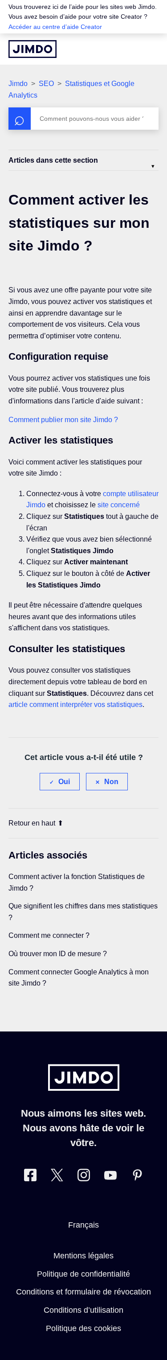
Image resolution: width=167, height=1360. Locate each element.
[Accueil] (32, 49)
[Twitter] (57, 1177)
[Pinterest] (137, 1177)
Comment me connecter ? (49, 935)
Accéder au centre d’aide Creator (55, 26)
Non (111, 781)
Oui (64, 781)
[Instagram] (83, 1177)
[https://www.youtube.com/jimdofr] (110, 1177)
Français (83, 1224)
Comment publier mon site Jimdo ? (63, 419)
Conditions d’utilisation (83, 1310)
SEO (46, 83)
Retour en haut (31, 823)
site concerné (119, 505)
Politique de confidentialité (83, 1274)
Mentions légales (83, 1255)
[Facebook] (30, 1177)
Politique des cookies (83, 1328)
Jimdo (18, 83)
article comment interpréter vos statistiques (75, 704)
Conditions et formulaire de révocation (83, 1291)
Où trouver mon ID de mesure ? (57, 953)
